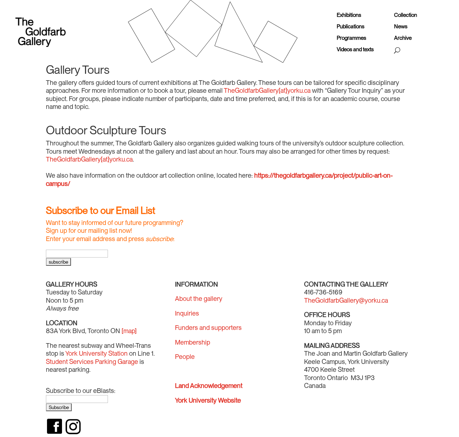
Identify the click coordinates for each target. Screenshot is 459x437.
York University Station (96, 353)
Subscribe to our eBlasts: (80, 390)
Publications (350, 27)
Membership (192, 342)
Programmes (351, 38)
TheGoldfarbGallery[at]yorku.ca (267, 90)
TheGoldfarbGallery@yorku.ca (346, 300)
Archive (403, 38)
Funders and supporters (208, 327)
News (400, 27)
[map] (129, 331)
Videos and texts (355, 50)
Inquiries (187, 313)
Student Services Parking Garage (92, 361)
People (185, 356)
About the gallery (198, 298)
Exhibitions (349, 15)
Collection (405, 15)
